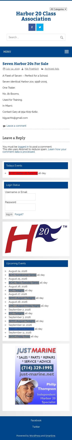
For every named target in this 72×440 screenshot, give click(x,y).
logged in (23, 146)
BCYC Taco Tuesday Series (24, 282)
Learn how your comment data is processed (34, 150)
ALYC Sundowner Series (23, 274)
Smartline (50, 435)
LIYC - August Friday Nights (24, 305)
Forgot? (19, 214)
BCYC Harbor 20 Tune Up (23, 173)
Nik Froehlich (32, 68)
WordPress (35, 435)
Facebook (36, 420)
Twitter (36, 427)
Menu (7, 51)
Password (10, 202)
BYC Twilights (16, 290)
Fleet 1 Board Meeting (21, 328)
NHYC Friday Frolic (19, 336)
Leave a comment (16, 125)
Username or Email (16, 192)
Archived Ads (52, 68)
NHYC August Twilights (22, 298)
